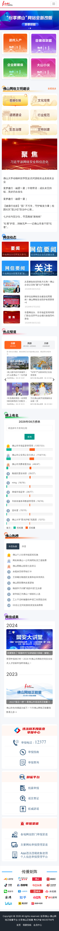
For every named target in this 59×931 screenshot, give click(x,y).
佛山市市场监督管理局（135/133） (29, 445)
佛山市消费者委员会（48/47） (26, 464)
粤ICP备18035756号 (44, 919)
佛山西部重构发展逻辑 (23, 582)
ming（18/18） (19, 482)
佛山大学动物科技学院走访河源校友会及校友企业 (28, 180)
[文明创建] (43, 129)
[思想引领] (15, 100)
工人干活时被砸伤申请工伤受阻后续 (30, 599)
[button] (4, 20)
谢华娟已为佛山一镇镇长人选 (26, 594)
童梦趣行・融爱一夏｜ (15, 198)
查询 (29, 437)
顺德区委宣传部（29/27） (24, 473)
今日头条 (13, 546)
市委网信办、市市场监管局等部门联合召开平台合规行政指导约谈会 (39, 315)
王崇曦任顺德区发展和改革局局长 (28, 577)
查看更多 (52, 88)
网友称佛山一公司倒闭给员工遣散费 (30, 560)
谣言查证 (33, 794)
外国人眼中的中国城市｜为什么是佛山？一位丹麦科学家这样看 (16, 375)
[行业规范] (43, 114)
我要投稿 (27, 925)
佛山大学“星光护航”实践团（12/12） (29, 519)
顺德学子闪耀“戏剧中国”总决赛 (27, 588)
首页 (18, 925)
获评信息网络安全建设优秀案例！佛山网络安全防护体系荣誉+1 (39, 299)
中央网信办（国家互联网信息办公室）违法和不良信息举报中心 (29, 726)
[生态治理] (15, 129)
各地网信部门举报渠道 (34, 830)
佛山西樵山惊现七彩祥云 (24, 566)
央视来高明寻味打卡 (22, 571)
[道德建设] (15, 114)
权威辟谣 (33, 804)
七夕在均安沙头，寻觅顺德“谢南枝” (22, 216)
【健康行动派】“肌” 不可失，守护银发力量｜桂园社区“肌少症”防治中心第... (28, 207)
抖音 (24, 546)
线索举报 (33, 783)
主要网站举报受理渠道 (34, 840)
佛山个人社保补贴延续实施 (25, 554)
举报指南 (33, 747)
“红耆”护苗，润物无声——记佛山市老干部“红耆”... (27, 225)
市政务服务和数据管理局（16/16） (28, 501)
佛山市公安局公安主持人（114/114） (29, 455)
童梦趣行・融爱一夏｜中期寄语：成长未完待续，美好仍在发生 (27, 190)
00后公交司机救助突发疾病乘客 (28, 605)
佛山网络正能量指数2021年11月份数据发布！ (27, 707)
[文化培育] (43, 100)
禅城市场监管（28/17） (23, 491)
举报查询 (33, 758)
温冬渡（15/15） (20, 510)
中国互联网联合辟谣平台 (29, 773)
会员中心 (37, 925)
